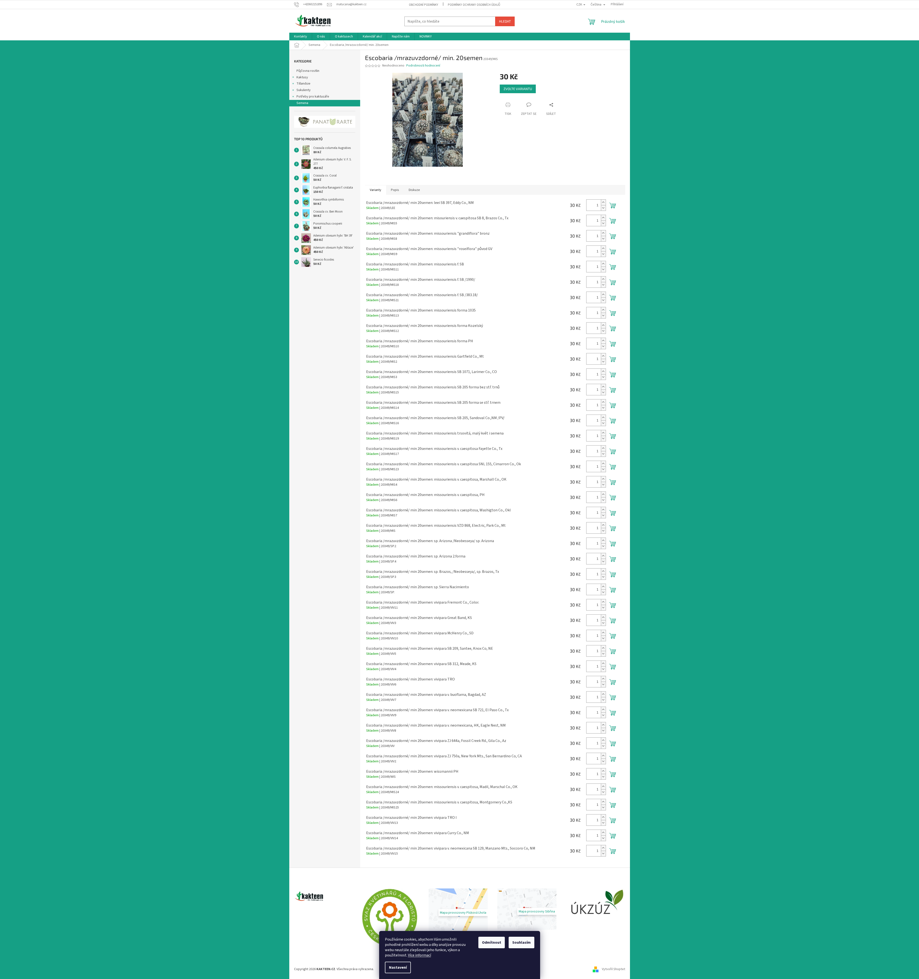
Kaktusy (302, 77)
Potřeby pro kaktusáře (312, 96)
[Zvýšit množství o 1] (603, 202)
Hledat (505, 21)
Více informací (419, 955)
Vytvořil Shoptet (613, 969)
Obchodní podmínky (423, 5)
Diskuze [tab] (414, 190)
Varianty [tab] (375, 190)
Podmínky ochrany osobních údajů (474, 5)
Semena (302, 103)
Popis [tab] (395, 190)
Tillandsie (303, 83)
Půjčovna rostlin (307, 70)
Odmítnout (491, 942)
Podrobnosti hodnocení (423, 65)
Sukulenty (303, 90)
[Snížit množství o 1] (603, 208)
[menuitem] (300, 36)
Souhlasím (521, 942)
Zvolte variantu (518, 89)
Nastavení (398, 967)
